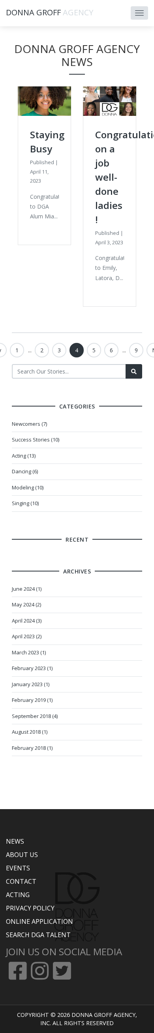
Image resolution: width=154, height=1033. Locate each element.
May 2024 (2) (26, 604)
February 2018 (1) (32, 747)
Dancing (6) (25, 471)
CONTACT (21, 881)
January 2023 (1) (30, 684)
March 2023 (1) (29, 652)
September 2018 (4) (35, 716)
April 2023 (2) (26, 636)
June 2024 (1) (26, 588)
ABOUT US (22, 854)
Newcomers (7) (29, 423)
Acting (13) (24, 455)
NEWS (15, 841)
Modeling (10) (27, 487)
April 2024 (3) (26, 620)
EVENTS (18, 868)
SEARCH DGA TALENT (38, 934)
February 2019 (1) (32, 699)
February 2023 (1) (32, 668)
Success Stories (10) (35, 439)
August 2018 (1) (29, 731)
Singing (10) (25, 503)
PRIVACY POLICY (30, 908)
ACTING (18, 894)
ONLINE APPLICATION (39, 921)
